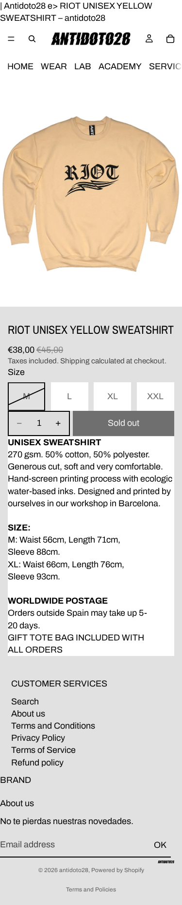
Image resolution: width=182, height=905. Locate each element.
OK (160, 844)
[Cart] (170, 38)
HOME (20, 67)
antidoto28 (73, 870)
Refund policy (37, 762)
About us (28, 713)
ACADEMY (120, 67)
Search (25, 701)
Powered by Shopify (117, 870)
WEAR (54, 67)
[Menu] (11, 39)
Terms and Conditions (53, 726)
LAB (82, 67)
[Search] (32, 38)
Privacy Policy (38, 738)
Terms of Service (43, 750)
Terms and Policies (91, 889)
